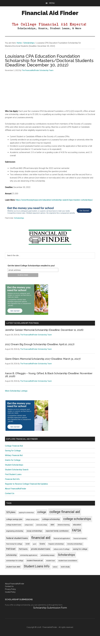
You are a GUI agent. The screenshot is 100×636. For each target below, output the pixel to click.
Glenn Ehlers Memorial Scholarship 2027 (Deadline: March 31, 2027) (43, 358)
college (41, 512)
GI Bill (28, 544)
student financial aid (35, 560)
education (77, 525)
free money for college (14, 544)
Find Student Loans (13, 474)
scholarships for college (14, 560)
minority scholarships (74, 544)
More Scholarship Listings (16, 391)
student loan (50, 560)
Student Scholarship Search (16, 469)
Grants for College (12, 460)
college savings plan (14, 519)
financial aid (40, 538)
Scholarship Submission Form (50, 607)
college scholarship (51, 519)
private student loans (40, 549)
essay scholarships (34, 531)
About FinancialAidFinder (15, 488)
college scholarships (77, 519)
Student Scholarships (14, 465)
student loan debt (13, 567)
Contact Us (9, 493)
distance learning (64, 525)
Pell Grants (23, 549)
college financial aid (65, 512)
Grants (42, 544)
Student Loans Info (36, 566)
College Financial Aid (14, 446)
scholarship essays (47, 555)
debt (52, 525)
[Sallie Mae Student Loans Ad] (49, 215)
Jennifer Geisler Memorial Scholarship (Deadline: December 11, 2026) (44, 329)
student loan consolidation (67, 560)
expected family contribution (57, 531)
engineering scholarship (14, 531)
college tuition (29, 525)
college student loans (13, 525)
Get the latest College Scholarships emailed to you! (31, 266)
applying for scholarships (26, 512)
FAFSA (76, 530)
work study (65, 567)
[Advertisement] (50, 92)
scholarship (11, 555)
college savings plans (32, 519)
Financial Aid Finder (50, 13)
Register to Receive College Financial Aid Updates (26, 484)
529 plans (10, 512)
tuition (55, 567)
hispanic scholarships (56, 544)
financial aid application (62, 538)
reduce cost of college (61, 549)
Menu (52, 3)
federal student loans (17, 538)
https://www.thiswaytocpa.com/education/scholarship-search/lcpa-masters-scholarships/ (54, 200)
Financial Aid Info (12, 479)
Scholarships (19, 218)
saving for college (80, 549)
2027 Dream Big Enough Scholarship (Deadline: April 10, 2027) (39, 344)
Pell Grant (10, 549)
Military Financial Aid (14, 455)
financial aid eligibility (80, 538)
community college (41, 525)
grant (34, 544)
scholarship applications (28, 555)
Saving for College (13, 450)
